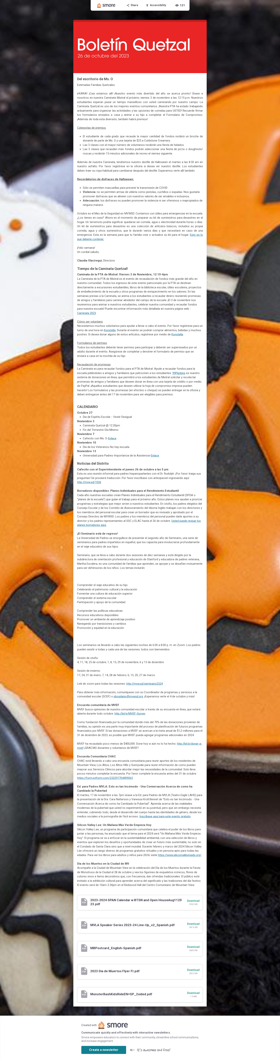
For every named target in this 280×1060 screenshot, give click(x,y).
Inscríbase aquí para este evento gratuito (165, 816)
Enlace (112, 438)
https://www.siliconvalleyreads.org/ (179, 855)
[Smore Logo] (106, 5)
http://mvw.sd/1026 (89, 482)
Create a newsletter (103, 1050)
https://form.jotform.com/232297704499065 (105, 778)
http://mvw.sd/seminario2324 (144, 683)
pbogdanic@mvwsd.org (128, 696)
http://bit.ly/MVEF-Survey (129, 713)
